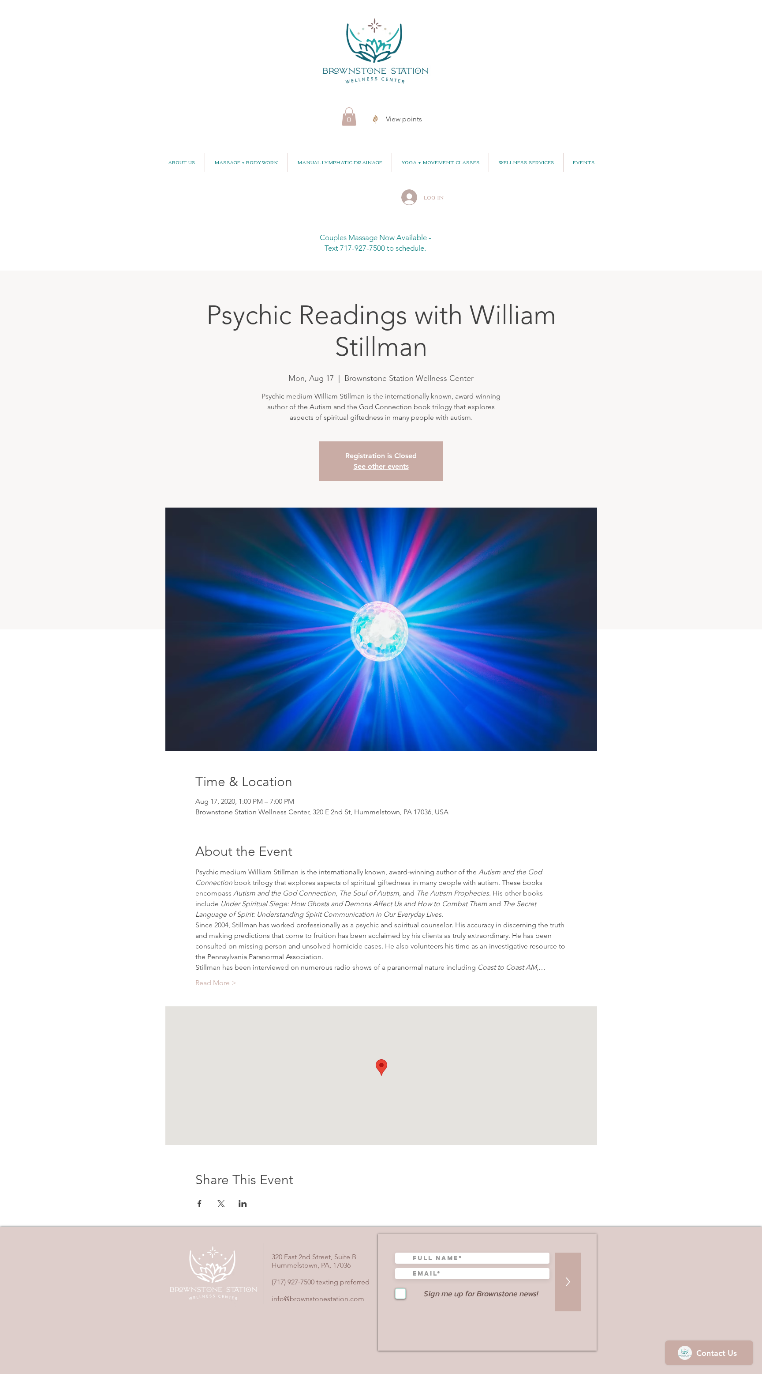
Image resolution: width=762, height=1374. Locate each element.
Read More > (215, 983)
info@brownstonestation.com (318, 1299)
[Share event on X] (221, 1203)
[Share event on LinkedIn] (243, 1203)
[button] (349, 116)
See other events (381, 466)
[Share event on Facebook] (199, 1203)
